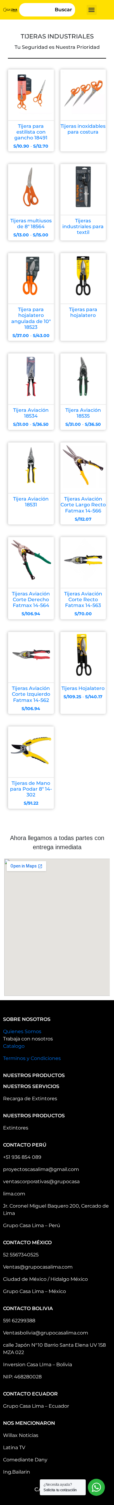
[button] (92, 10)
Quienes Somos (22, 1031)
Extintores (15, 1128)
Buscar (63, 10)
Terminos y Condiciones (32, 1058)
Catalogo (14, 1046)
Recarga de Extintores (30, 1098)
